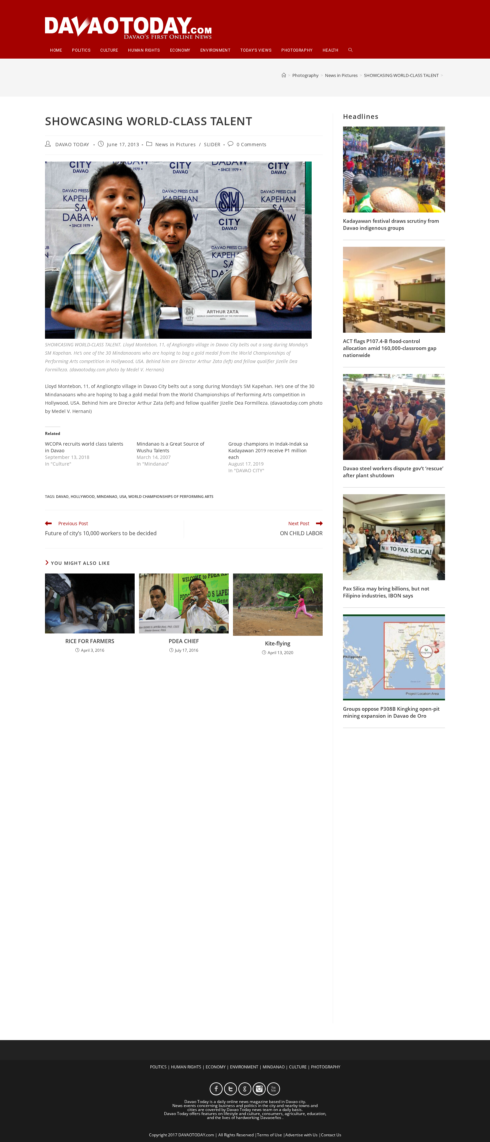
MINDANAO (274, 1067)
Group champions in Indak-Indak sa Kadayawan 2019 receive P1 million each (268, 450)
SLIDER (212, 144)
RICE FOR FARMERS (89, 641)
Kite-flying (277, 643)
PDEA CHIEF (184, 641)
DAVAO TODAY (72, 144)
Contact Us (331, 1135)
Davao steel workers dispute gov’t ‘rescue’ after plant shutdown (393, 472)
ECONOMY (216, 1067)
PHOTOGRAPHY (325, 1067)
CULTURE (298, 1067)
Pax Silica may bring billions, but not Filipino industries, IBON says (386, 592)
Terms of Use (269, 1135)
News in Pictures (175, 144)
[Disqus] (184, 748)
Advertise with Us (301, 1135)
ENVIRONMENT (244, 1067)
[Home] (284, 75)
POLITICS (158, 1067)
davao (62, 496)
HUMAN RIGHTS (186, 1067)
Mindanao (107, 496)
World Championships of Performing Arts (170, 496)
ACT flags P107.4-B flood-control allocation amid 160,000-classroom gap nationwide (389, 348)
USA (122, 496)
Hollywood (83, 496)
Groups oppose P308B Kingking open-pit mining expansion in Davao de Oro (391, 712)
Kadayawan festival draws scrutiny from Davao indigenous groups (391, 224)
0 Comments (252, 144)
